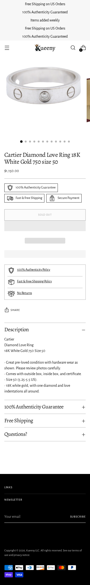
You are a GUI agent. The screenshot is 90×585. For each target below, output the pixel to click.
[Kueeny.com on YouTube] (38, 533)
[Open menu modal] (7, 48)
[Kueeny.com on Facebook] (7, 533)
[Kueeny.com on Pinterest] (15, 533)
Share (15, 310)
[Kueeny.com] (45, 48)
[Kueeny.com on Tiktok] (30, 533)
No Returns (24, 293)
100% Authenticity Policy (33, 269)
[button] (45, 226)
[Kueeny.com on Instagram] (22, 533)
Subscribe (78, 516)
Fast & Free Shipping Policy (34, 281)
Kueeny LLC (32, 550)
